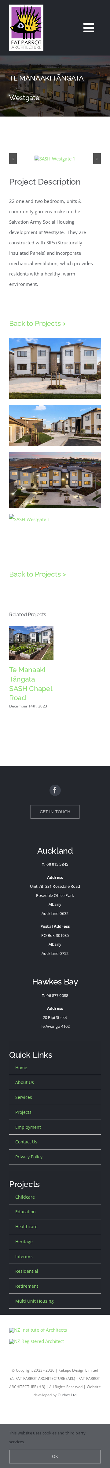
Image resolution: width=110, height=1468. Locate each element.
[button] (13, 159)
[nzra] (36, 1341)
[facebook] (55, 790)
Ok (55, 1456)
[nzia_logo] (38, 1330)
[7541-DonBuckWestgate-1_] (55, 159)
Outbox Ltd (67, 1395)
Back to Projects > (37, 323)
